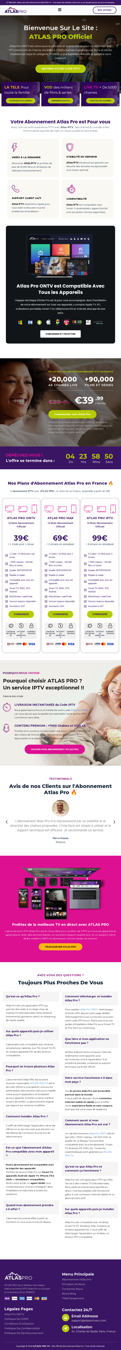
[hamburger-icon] (59, 10)
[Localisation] (65, 1328)
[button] (6, 822)
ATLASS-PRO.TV (39, 1083)
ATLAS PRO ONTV (21, 518)
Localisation (82, 1327)
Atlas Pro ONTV (20, 46)
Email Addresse (85, 1316)
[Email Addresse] (65, 1317)
